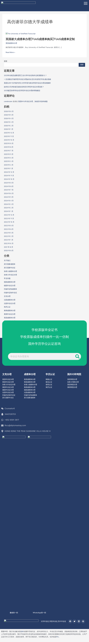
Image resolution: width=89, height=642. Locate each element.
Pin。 (58, 637)
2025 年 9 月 (8, 143)
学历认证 (50, 374)
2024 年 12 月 (9, 172)
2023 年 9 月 (9, 225)
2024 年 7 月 (8, 190)
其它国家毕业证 (9, 268)
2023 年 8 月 (8, 229)
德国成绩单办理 (9, 282)
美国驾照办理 (72, 379)
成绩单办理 (30, 374)
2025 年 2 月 (8, 165)
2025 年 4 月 (8, 158)
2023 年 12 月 (9, 215)
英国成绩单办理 (11, 43)
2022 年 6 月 (8, 243)
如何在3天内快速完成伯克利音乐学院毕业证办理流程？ (24, 87)
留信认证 (49, 382)
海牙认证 (7, 307)
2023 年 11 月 (9, 218)
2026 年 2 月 (8, 126)
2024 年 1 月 (8, 211)
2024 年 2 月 (8, 208)
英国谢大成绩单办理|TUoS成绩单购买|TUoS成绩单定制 (40, 39)
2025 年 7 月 (8, 151)
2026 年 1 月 (8, 129)
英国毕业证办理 (8, 382)
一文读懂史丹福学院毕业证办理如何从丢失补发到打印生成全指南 (27, 79)
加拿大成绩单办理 (10, 271)
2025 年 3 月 (8, 161)
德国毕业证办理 (9, 285)
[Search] (77, 356)
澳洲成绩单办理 (9, 310)
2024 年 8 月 (8, 186)
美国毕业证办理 (8, 379)
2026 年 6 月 (9, 111)
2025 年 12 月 (9, 133)
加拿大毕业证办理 (10, 275)
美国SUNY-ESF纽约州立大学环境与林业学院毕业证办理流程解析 (27, 83)
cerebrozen (8, 101)
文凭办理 (7, 296)
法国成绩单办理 (9, 300)
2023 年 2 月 (8, 236)
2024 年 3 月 (9, 204)
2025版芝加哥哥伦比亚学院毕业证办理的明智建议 (22, 90)
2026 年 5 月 (8, 115)
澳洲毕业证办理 (9, 314)
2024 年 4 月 (9, 201)
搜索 (5, 61)
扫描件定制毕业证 (10, 293)
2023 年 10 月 (9, 222)
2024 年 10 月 (9, 179)
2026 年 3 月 (9, 122)
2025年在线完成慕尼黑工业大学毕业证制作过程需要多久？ (25, 75)
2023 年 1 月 (8, 240)
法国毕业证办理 (9, 303)
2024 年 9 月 (9, 183)
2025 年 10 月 (9, 140)
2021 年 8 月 (8, 247)
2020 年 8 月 (8, 250)
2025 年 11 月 (9, 136)
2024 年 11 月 (9, 175)
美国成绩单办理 (9, 318)
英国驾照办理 (72, 384)
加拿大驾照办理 (73, 382)
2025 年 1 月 (8, 168)
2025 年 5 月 (8, 154)
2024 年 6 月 (9, 193)
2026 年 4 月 (9, 118)
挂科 (22, 631)
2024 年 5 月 (8, 197)
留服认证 (49, 379)
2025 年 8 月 (8, 147)
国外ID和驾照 (74, 374)
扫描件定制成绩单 (10, 289)
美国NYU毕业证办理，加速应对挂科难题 (33, 101)
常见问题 (7, 278)
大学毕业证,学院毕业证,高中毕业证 (53, 621)
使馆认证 (49, 384)
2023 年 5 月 (8, 233)
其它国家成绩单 (9, 264)
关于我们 (7, 260)
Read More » (10, 52)
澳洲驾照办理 (72, 387)
